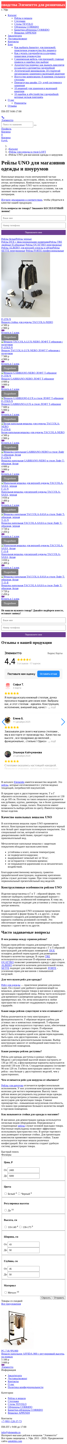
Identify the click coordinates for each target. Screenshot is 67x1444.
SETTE (5, 968)
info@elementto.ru (10, 1432)
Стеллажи (19, 21)
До (6, 1175)
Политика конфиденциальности (25, 1387)
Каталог (12, 15)
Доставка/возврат (17, 38)
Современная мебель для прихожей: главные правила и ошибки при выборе (39, 60)
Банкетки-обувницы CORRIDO (31, 29)
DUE (52, 950)
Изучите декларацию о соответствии (21, 199)
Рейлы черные (24, 239)
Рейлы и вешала (23, 18)
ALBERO (6, 965)
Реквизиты (20, 103)
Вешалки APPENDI (25, 32)
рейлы (4, 785)
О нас (11, 100)
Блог (10, 44)
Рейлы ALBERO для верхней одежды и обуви (27, 247)
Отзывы (12, 105)
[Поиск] (35, 125)
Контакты (13, 41)
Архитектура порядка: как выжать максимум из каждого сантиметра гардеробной (39, 66)
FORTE (52, 968)
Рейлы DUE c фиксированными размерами (25, 242)
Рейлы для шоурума (12, 1085)
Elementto (19, 782)
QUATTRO (7, 962)
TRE (47, 956)
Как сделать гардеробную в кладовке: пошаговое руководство (35, 55)
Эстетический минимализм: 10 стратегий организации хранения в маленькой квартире (39, 72)
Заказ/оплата (15, 35)
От (6, 1170)
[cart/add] (3, 330)
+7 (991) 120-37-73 (11, 1421)
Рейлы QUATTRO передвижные (44, 244)
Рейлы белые (8, 239)
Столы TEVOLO (23, 24)
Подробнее (10, 337)
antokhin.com (15, 1441)
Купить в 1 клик (10, 332)
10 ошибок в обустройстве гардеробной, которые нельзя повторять (36, 95)
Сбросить (46, 1298)
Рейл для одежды (10, 985)
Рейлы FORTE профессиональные (45, 250)
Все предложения (11, 1303)
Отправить (59, 1298)
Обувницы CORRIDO (26, 27)
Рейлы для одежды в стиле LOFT (27, 151)
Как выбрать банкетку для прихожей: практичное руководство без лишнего (35, 49)
